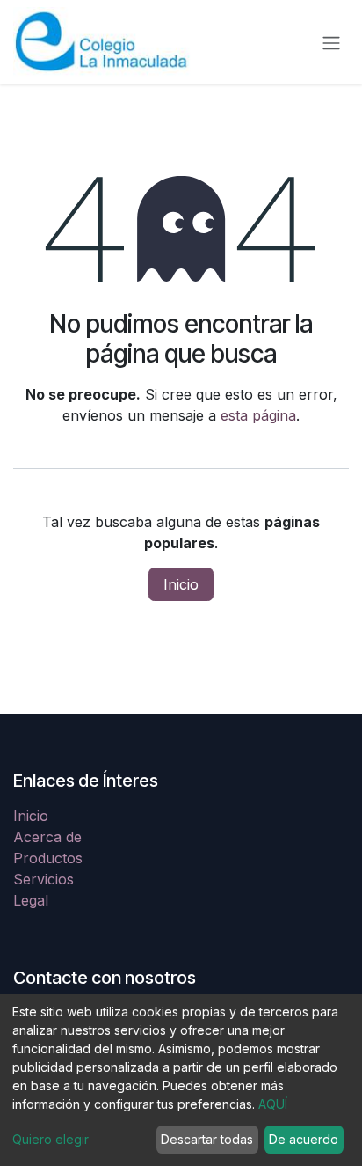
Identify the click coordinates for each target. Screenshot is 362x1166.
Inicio (181, 584)
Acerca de (47, 837)
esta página (258, 415)
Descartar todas (207, 1139)
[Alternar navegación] (331, 42)
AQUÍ (272, 1103)
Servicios (43, 879)
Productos (48, 858)
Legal (30, 900)
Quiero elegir (50, 1139)
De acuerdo (303, 1139)
